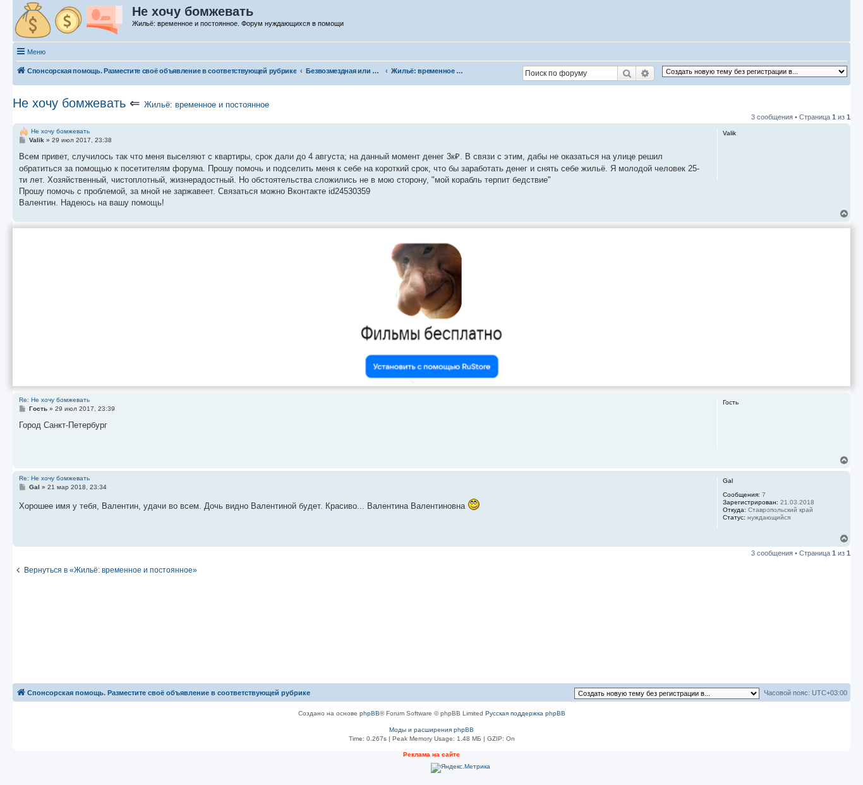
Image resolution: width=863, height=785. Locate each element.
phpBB (369, 713)
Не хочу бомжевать (69, 103)
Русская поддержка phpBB (525, 713)
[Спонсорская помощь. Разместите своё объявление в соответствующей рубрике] (73, 20)
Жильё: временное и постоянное (206, 104)
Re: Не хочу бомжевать (54, 399)
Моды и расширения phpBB (431, 729)
